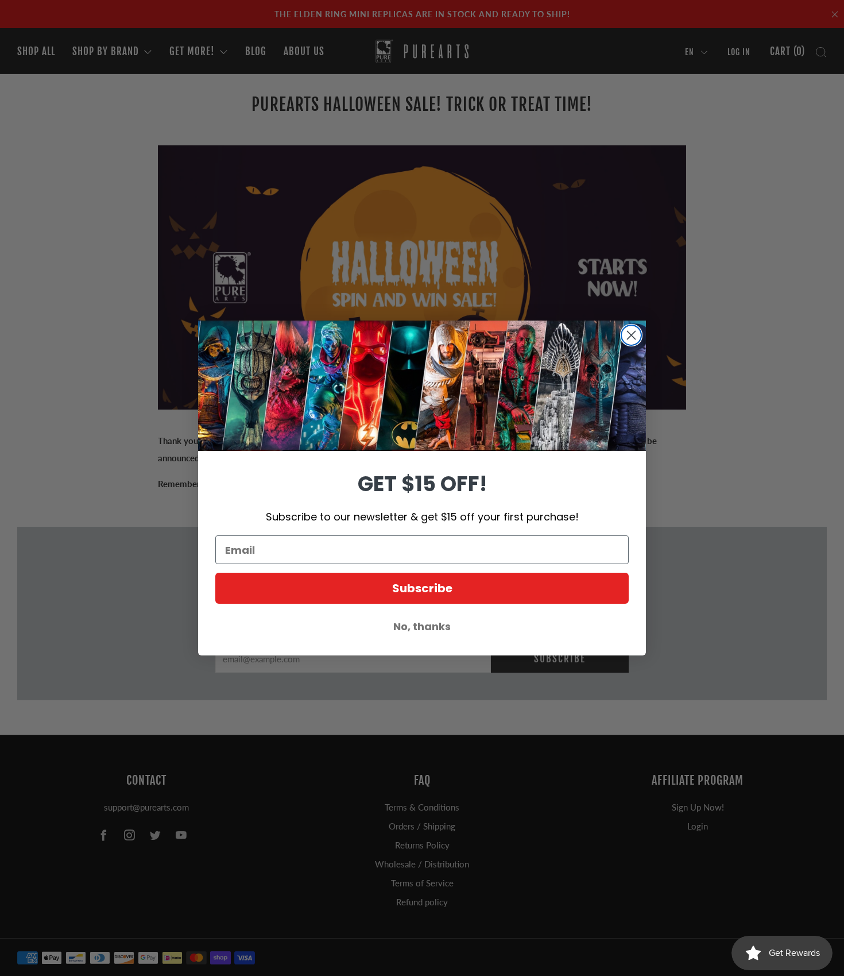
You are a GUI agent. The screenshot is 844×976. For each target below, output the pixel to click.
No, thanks (422, 626)
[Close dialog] (631, 335)
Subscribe (422, 588)
